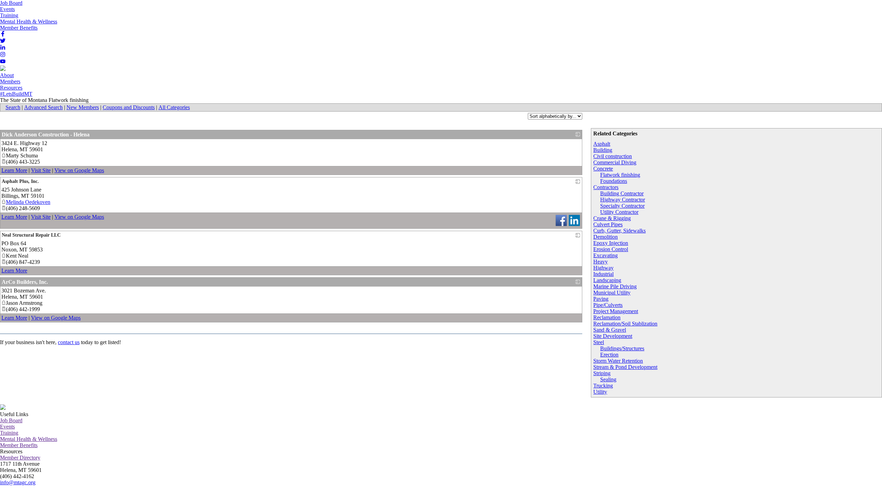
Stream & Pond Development (625, 367)
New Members (82, 107)
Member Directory (20, 458)
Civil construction (612, 156)
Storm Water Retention (618, 361)
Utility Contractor (619, 212)
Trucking (603, 386)
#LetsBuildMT (16, 94)
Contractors (605, 187)
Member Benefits (19, 28)
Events (7, 9)
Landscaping (607, 280)
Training (9, 15)
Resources (11, 88)
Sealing (608, 379)
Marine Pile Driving (615, 286)
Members (10, 81)
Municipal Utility (611, 293)
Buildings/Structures (622, 348)
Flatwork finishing (620, 175)
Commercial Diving (614, 162)
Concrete (603, 169)
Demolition (605, 237)
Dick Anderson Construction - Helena (46, 134)
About (7, 75)
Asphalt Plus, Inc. (20, 181)
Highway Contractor (622, 200)
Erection (609, 355)
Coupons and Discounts (129, 107)
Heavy (600, 262)
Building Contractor (622, 193)
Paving (600, 299)
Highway (603, 268)
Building (602, 150)
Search (13, 107)
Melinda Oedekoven (28, 202)
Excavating (605, 255)
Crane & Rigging (612, 218)
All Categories (174, 107)
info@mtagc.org (17, 482)
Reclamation (607, 317)
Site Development (612, 336)
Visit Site (41, 170)
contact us (69, 342)
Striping (602, 373)
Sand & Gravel (609, 330)
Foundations (613, 181)
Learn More (14, 170)
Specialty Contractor (622, 206)
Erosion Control (610, 249)
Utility (600, 392)
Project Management (615, 311)
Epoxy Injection (610, 243)
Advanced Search (43, 107)
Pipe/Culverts (608, 305)
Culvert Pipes (608, 224)
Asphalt (601, 144)
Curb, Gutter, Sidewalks (619, 231)
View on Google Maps (79, 170)
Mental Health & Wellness (28, 21)
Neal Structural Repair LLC (31, 235)
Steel (598, 342)
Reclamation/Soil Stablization (625, 324)
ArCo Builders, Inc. (25, 282)
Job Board (11, 3)
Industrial (603, 274)
